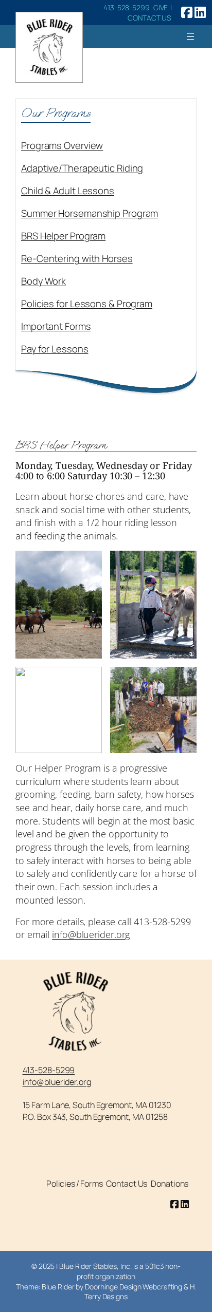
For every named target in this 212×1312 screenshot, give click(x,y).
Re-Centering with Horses (77, 258)
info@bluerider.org (91, 934)
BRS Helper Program (63, 235)
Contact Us (126, 1183)
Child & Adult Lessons (67, 190)
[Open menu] (190, 36)
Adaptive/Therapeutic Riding (82, 168)
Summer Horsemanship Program (89, 213)
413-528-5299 (126, 7)
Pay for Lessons (55, 348)
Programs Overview (62, 145)
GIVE (161, 7)
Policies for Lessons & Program (86, 303)
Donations (169, 1183)
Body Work (43, 281)
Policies (60, 1183)
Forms (91, 1183)
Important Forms (56, 326)
